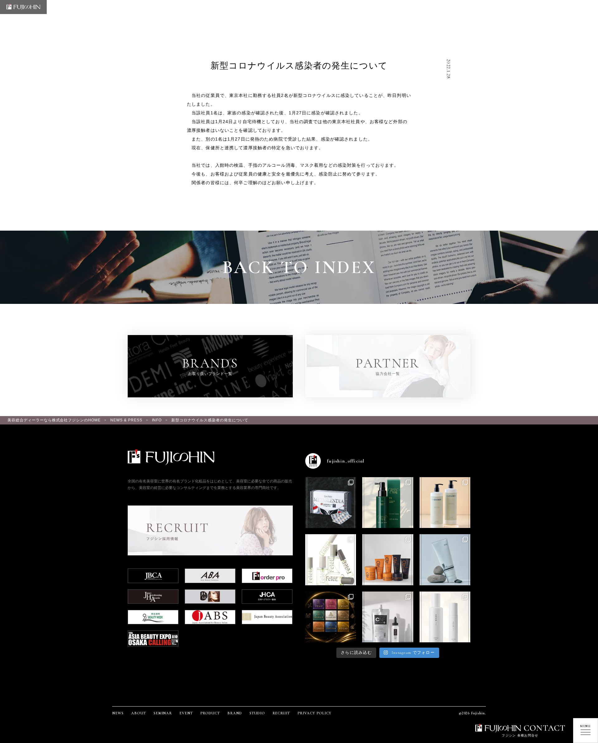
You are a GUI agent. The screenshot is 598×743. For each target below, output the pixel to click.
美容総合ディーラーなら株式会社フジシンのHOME (54, 420)
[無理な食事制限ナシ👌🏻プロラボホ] (330, 502)
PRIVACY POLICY (314, 713)
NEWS (118, 713)
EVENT (186, 713)
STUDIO (257, 713)
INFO (157, 420)
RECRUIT (281, 713)
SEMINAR (163, 713)
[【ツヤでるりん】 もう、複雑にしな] (330, 617)
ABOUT (138, 713)
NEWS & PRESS (126, 420)
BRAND (234, 713)
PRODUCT (210, 713)
